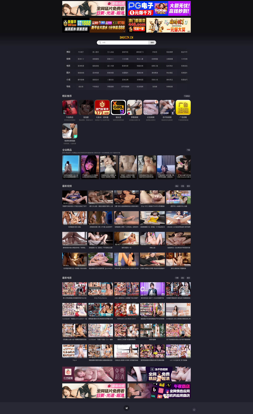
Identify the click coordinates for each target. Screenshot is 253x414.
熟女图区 (169, 73)
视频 (68, 59)
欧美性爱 (125, 66)
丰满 (177, 278)
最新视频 (67, 186)
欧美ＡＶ (110, 59)
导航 (68, 86)
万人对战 (110, 52)
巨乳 (182, 186)
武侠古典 (125, 80)
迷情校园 (140, 80)
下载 (188, 150)
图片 (68, 72)
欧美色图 (110, 73)
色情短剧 (169, 86)
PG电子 (81, 52)
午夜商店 (96, 86)
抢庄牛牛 (184, 52)
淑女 (182, 278)
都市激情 (81, 80)
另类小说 (155, 80)
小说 (68, 79)
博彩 (68, 52)
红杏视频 (140, 86)
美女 (177, 186)
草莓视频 (110, 86)
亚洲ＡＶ (81, 59)
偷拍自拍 (96, 66)
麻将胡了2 (140, 52)
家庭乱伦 (96, 80)
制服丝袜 (140, 66)
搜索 (152, 42)
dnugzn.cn (126, 37)
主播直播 (169, 59)
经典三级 (155, 66)
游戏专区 (125, 52)
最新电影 (67, 277)
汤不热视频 (125, 86)
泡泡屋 (154, 86)
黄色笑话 (169, 80)
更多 (188, 186)
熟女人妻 (140, 59)
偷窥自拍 (81, 73)
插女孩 (81, 86)
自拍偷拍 (96, 59)
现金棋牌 (169, 52)
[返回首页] (194, 409)
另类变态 (184, 66)
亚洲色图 (96, 73)
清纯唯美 (155, 73)
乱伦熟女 (169, 66)
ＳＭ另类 (184, 59)
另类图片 (184, 73)
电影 (68, 65)
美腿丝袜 (140, 73)
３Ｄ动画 (125, 59)
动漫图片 (125, 73)
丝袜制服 (155, 59)
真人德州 (96, 52)
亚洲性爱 (81, 66)
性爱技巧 (184, 80)
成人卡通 (110, 66)
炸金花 (154, 52)
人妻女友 (110, 80)
